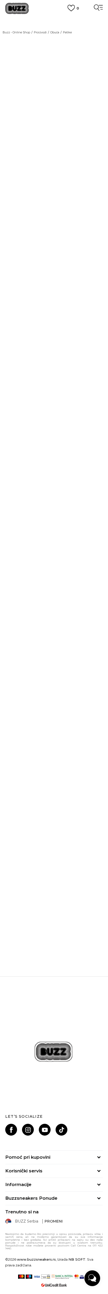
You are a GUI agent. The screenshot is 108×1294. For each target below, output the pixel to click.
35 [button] (15, 541)
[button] (96, 624)
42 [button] (87, 567)
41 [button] (64, 567)
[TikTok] (61, 1130)
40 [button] (15, 567)
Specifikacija (19, 821)
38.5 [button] (64, 554)
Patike (67, 32)
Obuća (54, 32)
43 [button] (39, 580)
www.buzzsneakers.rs (36, 1259)
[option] (54, 932)
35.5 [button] (39, 541)
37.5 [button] (15, 554)
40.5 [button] (40, 567)
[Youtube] (45, 1130)
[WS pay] (45, 1277)
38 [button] (39, 554)
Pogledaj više (54, 25)
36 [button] (63, 541)
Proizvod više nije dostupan (46, 606)
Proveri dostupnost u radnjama (40, 837)
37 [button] (87, 541)
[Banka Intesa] (62, 1277)
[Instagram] (28, 1130)
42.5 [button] (15, 580)
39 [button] (87, 554)
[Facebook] (11, 1130)
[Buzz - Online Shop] (17, 8)
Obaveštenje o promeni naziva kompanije (54, 18)
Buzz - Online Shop (16, 32)
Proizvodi (40, 32)
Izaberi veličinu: (20, 532)
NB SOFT (76, 1259)
